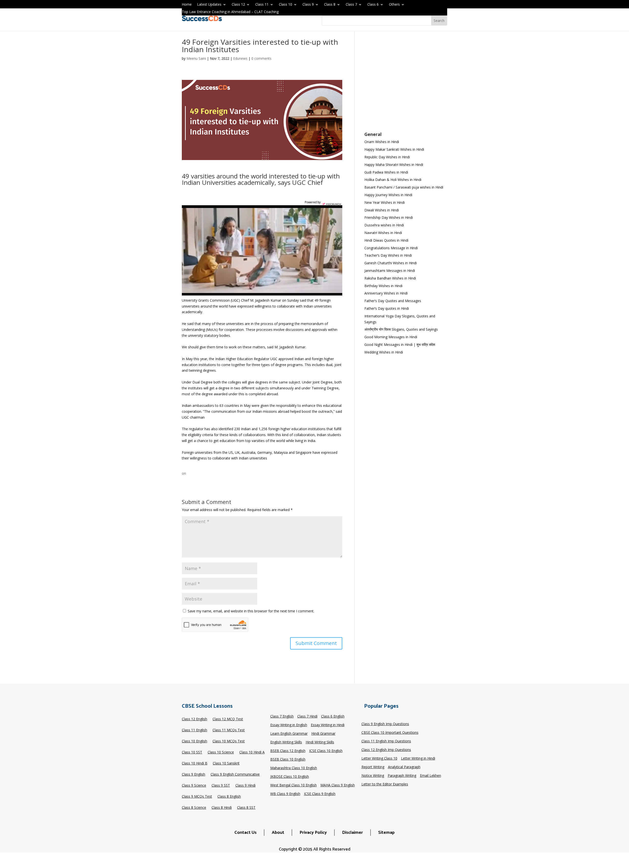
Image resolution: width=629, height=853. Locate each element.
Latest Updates (209, 5)
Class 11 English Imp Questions (386, 741)
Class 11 (262, 5)
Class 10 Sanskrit (226, 763)
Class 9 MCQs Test (197, 797)
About (278, 832)
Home (187, 5)
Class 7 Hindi (307, 717)
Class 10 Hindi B (194, 763)
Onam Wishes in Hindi (381, 141)
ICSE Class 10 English (326, 751)
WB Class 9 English (285, 794)
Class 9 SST (221, 786)
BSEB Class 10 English (287, 760)
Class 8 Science (194, 808)
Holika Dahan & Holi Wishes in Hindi (392, 179)
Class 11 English (194, 730)
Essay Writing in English (288, 725)
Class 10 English (194, 741)
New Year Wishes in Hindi (384, 202)
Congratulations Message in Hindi (391, 248)
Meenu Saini (196, 58)
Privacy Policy (313, 832)
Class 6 (373, 5)
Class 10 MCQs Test (229, 741)
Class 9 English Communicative (235, 775)
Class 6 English (332, 717)
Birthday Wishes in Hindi (383, 285)
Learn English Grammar (289, 734)
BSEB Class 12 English (287, 751)
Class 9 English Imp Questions (385, 724)
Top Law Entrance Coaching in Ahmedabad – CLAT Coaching (230, 12)
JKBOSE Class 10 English (289, 777)
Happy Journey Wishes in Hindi (388, 194)
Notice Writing (372, 776)
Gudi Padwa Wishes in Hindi (386, 172)
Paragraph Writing (402, 776)
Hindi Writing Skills (320, 742)
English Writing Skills (286, 742)
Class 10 (285, 5)
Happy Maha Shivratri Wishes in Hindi (393, 164)
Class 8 (329, 5)
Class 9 (308, 5)
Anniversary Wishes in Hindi (386, 293)
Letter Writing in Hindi (418, 759)
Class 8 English (229, 797)
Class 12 (238, 5)
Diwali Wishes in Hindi (381, 210)
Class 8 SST (246, 808)
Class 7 (351, 5)
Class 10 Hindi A (252, 752)
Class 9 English (193, 775)
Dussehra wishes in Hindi (384, 225)
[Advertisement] (405, 84)
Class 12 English (194, 719)
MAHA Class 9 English (337, 785)
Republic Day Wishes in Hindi (387, 157)
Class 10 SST (192, 752)
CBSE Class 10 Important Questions (389, 733)
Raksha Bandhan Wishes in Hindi (390, 278)
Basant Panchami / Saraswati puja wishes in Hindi (403, 187)
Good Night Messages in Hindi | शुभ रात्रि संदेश (399, 344)
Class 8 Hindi (222, 808)
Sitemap (386, 832)
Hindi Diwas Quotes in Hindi (386, 240)
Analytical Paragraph (404, 767)
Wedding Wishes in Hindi (383, 352)
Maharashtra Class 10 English (293, 768)
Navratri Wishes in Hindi (383, 232)
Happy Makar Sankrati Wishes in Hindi (394, 149)
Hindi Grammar (323, 734)
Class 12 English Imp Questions (386, 750)
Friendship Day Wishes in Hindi (388, 217)
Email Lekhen (430, 776)
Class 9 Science (194, 786)
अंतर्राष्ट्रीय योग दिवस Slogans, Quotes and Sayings (401, 329)
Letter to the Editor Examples (384, 784)
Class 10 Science (221, 752)
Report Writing (372, 767)
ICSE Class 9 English (319, 794)
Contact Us (245, 832)
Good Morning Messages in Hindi (390, 337)
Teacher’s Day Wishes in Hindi (388, 255)
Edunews (240, 58)
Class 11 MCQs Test (229, 730)
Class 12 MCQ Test (228, 719)
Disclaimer (352, 832)
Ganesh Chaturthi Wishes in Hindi (390, 263)
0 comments (261, 58)
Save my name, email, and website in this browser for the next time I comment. (251, 611)
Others (394, 5)
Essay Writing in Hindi (327, 725)
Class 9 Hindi (245, 786)
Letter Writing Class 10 (379, 759)
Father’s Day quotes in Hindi (386, 308)
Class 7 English (282, 717)
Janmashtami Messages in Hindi (389, 270)
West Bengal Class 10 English (293, 785)
